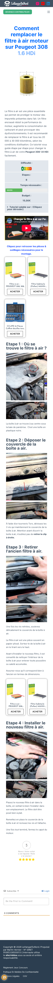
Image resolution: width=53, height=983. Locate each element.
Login (46, 891)
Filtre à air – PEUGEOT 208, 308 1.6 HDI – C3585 (15, 286)
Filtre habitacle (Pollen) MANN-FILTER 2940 (38, 286)
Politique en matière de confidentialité (20, 972)
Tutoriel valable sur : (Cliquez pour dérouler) (24, 208)
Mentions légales (11, 976)
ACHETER (15, 291)
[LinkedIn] (48, 3)
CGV (25, 976)
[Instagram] (37, 3)
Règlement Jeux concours (15, 967)
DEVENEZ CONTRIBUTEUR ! (17, 12)
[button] (27, 208)
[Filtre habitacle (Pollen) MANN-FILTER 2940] (38, 270)
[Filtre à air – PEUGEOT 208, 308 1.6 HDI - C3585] (15, 270)
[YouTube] (43, 3)
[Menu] (48, 12)
